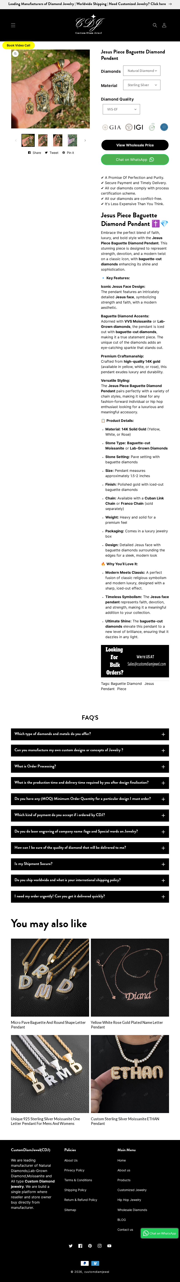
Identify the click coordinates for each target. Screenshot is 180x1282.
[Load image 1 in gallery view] (28, 140)
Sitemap (70, 1210)
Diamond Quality (117, 99)
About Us (70, 1160)
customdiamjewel (97, 1271)
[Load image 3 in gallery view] (57, 140)
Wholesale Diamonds (132, 1210)
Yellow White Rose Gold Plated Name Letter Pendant (127, 1024)
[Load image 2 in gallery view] (43, 140)
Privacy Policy (74, 1170)
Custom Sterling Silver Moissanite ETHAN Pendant (125, 1121)
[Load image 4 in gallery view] (72, 140)
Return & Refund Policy (80, 1200)
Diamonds (111, 71)
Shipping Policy (75, 1190)
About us (123, 1170)
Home (121, 1160)
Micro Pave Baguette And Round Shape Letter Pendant (48, 1024)
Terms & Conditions (78, 1180)
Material (109, 85)
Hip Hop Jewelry (129, 1200)
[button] (13, 25)
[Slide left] (16, 140)
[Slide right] (85, 140)
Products (123, 1180)
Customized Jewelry (132, 1190)
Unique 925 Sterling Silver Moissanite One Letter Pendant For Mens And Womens (45, 1121)
